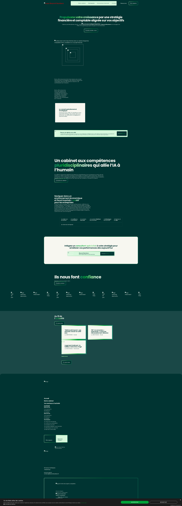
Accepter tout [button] (134, 502)
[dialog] (91, 502)
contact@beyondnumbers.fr (51, 473)
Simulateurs (47, 410)
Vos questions (47, 409)
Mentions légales (59, 491)
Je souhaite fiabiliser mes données (53, 426)
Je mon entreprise (64, 219)
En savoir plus (59, 323)
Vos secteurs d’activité (103, 3)
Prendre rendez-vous (91, 30)
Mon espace (133, 3)
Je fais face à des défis (50, 429)
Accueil (74, 3)
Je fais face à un (117, 219)
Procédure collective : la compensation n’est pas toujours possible (73, 331)
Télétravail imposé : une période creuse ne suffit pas (73, 346)
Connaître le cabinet (61, 180)
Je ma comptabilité (74, 219)
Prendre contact (60, 283)
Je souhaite (83, 219)
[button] (109, 342)
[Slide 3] (59, 124)
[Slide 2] (57, 124)
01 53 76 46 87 (48, 472)
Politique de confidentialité (61, 492)
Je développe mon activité (51, 427)
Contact (114, 3)
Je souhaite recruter (49, 424)
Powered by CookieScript (175, 505)
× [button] (180, 500)
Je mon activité (107, 219)
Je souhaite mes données (95, 219)
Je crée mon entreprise (50, 421)
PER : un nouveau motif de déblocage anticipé (100, 331)
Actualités (46, 412)
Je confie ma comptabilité (51, 423)
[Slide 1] (56, 124)
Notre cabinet (82, 3)
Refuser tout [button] (163, 502)
